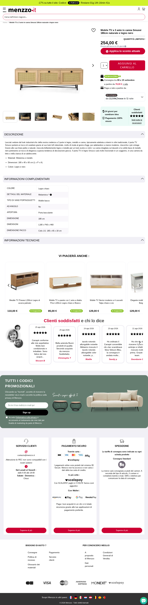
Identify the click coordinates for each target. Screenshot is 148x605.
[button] (93, 30)
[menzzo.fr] (71, 597)
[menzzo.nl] (85, 597)
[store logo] (72, 9)
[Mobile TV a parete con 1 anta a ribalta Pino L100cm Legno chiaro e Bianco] (65, 280)
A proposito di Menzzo (89, 555)
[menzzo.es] (99, 597)
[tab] (74, 134)
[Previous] (9, 285)
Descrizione (13, 134)
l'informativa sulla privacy (26, 417)
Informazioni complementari (27, 178)
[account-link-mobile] (139, 10)
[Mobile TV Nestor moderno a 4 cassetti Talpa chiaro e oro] (106, 280)
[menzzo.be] (95, 597)
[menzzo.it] (80, 597)
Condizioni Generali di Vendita (108, 555)
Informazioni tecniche (22, 240)
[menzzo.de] (76, 597)
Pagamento (54, 552)
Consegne (32, 552)
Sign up (26, 412)
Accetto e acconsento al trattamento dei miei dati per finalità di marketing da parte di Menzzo (26, 420)
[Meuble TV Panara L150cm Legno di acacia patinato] (25, 280)
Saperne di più (26, 530)
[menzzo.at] (90, 597)
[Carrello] (143, 9)
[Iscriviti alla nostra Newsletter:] (26, 405)
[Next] (92, 65)
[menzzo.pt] (104, 597)
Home (5, 22)
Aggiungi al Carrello (127, 65)
